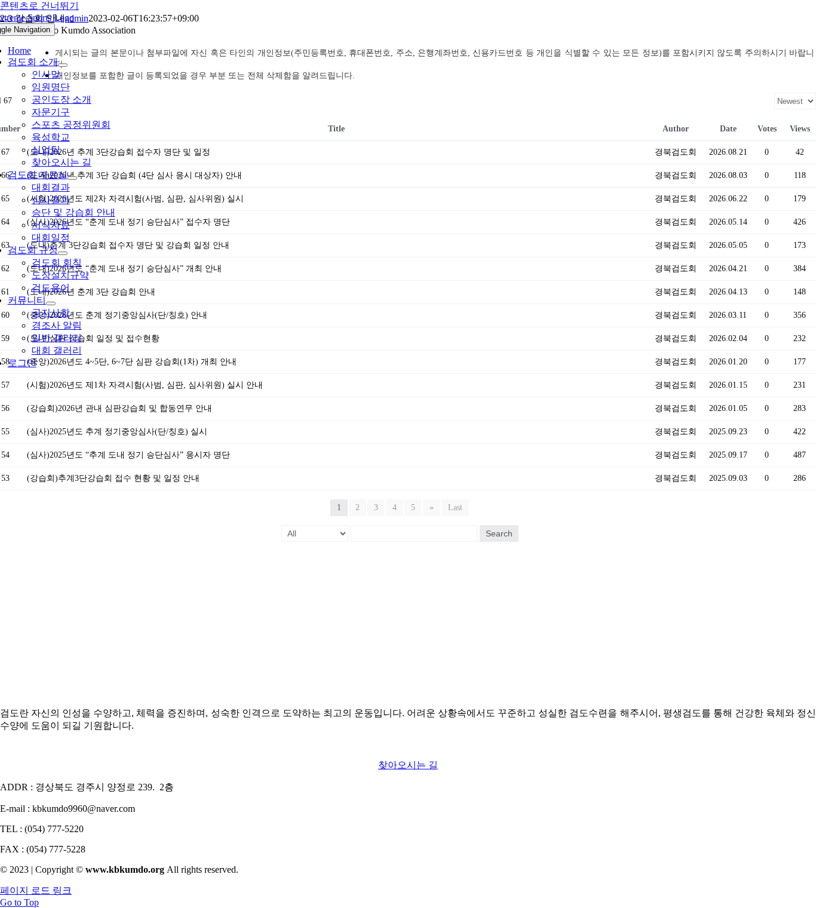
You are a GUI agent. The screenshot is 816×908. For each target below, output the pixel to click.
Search (499, 533)
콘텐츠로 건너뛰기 (39, 6)
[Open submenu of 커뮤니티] (51, 303)
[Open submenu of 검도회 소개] (63, 65)
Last (455, 507)
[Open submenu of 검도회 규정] (63, 253)
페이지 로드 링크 (36, 890)
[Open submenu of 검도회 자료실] (72, 178)
